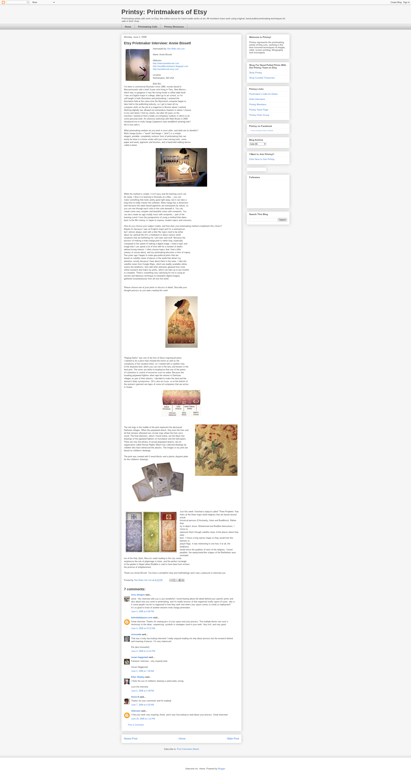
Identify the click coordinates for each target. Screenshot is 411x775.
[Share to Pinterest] (183, 580)
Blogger (221, 768)
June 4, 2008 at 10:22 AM (143, 628)
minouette (136, 634)
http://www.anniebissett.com (166, 63)
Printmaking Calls (147, 26)
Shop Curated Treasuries (262, 77)
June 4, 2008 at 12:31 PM (143, 651)
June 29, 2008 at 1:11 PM (143, 719)
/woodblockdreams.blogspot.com (173, 66)
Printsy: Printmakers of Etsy (164, 11)
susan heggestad (139, 657)
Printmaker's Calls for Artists (263, 94)
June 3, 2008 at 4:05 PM (142, 611)
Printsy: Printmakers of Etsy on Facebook (262, 130)
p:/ (156, 66)
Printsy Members (257, 104)
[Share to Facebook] (180, 580)
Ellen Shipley (137, 677)
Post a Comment (136, 725)
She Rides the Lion (176, 49)
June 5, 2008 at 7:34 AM (142, 671)
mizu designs (138, 595)
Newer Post (130, 738)
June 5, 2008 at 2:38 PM (142, 691)
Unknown (135, 711)
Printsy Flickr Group (259, 115)
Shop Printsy (255, 72)
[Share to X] (177, 580)
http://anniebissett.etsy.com (166, 69)
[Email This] (170, 580)
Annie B (135, 697)
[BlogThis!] (173, 580)
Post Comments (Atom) (188, 749)
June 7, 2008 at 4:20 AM (142, 705)
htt (154, 66)
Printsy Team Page (258, 109)
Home (128, 26)
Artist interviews (257, 99)
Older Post (233, 738)
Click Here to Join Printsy (262, 159)
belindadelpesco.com (142, 617)
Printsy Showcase (174, 26)
